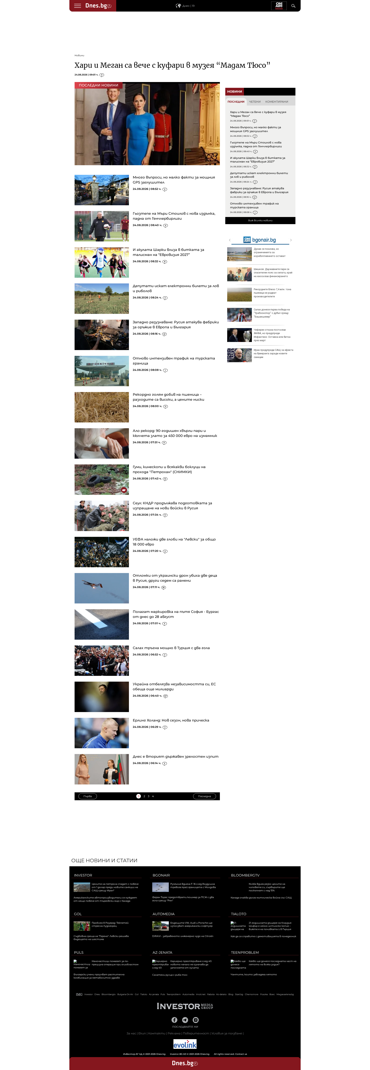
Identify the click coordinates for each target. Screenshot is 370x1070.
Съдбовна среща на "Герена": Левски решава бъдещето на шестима (101, 938)
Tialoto (238, 914)
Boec (272, 994)
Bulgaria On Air (125, 994)
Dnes (97, 994)
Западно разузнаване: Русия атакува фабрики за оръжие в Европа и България (259, 190)
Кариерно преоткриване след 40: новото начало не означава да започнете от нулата (191, 964)
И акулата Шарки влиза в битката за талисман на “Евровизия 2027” (257, 159)
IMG (79, 994)
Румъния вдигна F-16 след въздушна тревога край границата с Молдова (193, 885)
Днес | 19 (188, 5)
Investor (83, 875)
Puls (78, 952)
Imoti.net (200, 994)
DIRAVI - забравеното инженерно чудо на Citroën (182, 936)
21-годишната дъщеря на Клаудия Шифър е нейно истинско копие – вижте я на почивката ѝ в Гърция (270, 926)
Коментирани (276, 101)
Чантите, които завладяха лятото (254, 974)
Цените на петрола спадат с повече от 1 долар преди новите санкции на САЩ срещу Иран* (115, 887)
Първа (87, 796)
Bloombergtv (245, 875)
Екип (142, 1033)
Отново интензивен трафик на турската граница (254, 205)
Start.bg (239, 994)
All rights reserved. (179, 1054)
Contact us (241, 1054)
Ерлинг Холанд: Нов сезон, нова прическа (171, 720)
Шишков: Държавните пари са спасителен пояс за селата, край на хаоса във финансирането (273, 272)
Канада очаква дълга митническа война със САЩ (261, 897)
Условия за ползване (226, 1033)
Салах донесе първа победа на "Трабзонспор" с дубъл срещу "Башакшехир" (272, 313)
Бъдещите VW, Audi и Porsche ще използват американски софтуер (191, 924)
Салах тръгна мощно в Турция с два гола (171, 648)
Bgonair (161, 875)
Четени (255, 101)
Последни (236, 101)
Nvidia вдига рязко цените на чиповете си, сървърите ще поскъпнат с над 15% (267, 887)
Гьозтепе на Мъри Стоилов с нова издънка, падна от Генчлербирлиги (256, 144)
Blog (230, 994)
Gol (78, 914)
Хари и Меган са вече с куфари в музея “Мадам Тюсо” (173, 65)
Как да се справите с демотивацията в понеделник (263, 936)
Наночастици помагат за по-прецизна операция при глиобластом (115, 963)
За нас (131, 1033)
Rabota (210, 994)
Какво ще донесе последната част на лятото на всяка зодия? (272, 963)
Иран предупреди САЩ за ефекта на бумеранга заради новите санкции (273, 353)
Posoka (264, 994)
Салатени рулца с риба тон (169, 974)
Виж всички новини (260, 220)
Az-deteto (221, 994)
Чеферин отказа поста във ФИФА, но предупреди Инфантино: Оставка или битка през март (272, 335)
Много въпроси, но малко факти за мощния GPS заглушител (255, 129)
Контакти (156, 1033)
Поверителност (196, 1033)
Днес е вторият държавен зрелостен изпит (176, 756)
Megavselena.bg (285, 994)
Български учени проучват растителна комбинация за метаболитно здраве (99, 976)
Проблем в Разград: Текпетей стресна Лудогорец (110, 924)
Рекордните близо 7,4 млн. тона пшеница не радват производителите (272, 293)
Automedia (164, 914)
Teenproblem (245, 952)
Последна (204, 796)
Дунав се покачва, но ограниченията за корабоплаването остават (270, 252)
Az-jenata (162, 952)
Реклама (174, 1033)
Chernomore (251, 994)
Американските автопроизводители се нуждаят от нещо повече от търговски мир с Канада (105, 899)
